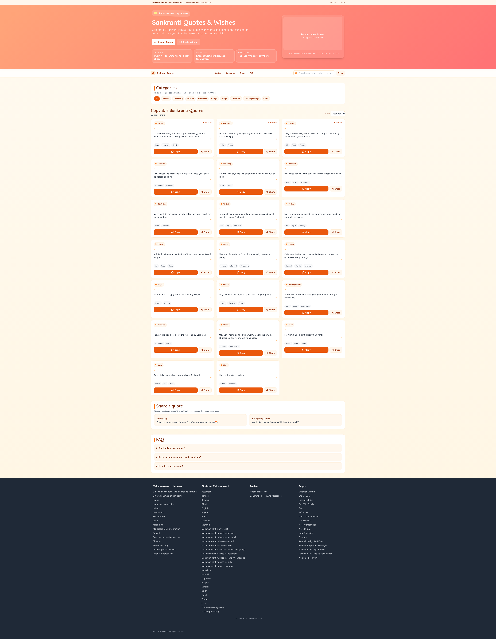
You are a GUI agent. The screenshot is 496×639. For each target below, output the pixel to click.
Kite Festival (305, 520)
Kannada (206, 520)
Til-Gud (190, 98)
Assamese (206, 491)
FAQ (251, 73)
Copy (177, 151)
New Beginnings (252, 98)
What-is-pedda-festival (164, 549)
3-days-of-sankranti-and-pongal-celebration (175, 491)
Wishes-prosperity (210, 611)
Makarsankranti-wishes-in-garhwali (219, 537)
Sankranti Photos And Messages (266, 496)
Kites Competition (307, 524)
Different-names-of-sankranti (167, 496)
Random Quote (190, 42)
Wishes (165, 98)
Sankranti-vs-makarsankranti (167, 537)
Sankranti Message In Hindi (312, 549)
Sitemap (157, 541)
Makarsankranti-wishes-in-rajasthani (219, 553)
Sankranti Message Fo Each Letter (315, 553)
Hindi (204, 516)
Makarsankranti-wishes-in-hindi (217, 545)
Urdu (204, 603)
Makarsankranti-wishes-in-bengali (218, 533)
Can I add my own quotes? (171, 448)
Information (158, 512)
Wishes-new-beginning (213, 607)
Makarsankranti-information (166, 529)
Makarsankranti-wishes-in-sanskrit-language (223, 557)
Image (156, 500)
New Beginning (306, 533)
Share (342, 2)
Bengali (205, 496)
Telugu (205, 599)
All (157, 98)
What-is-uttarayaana (163, 553)
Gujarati (205, 512)
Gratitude (236, 98)
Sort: (327, 113)
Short (265, 98)
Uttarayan (202, 98)
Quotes (333, 2)
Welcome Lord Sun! (308, 557)
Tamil (204, 595)
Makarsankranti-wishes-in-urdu (217, 562)
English (205, 508)
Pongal (214, 98)
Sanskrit (205, 586)
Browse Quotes (165, 42)
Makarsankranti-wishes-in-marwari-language (223, 549)
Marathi (205, 574)
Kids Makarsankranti (309, 516)
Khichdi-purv (159, 516)
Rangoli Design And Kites (311, 541)
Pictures (303, 537)
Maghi (224, 98)
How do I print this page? (170, 466)
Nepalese (206, 578)
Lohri (155, 520)
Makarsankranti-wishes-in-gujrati (218, 541)
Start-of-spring (160, 545)
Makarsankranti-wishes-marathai (217, 566)
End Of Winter (305, 496)
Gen (301, 508)
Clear (340, 73)
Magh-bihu (158, 524)
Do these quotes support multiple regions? (179, 457)
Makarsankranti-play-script (215, 529)
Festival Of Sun (306, 500)
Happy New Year (258, 491)
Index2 (156, 508)
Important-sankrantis (163, 504)
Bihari (204, 504)
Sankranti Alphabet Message (313, 545)
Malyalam (206, 570)
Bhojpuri (206, 500)
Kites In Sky (304, 529)
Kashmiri (206, 524)
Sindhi (204, 591)
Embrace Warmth (307, 491)
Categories (230, 73)
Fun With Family (306, 504)
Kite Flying (178, 98)
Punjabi (205, 582)
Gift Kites (303, 512)
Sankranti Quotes (165, 73)
